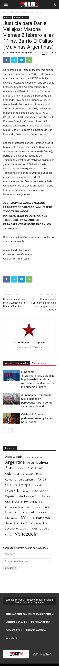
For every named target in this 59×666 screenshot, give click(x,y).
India (41, 502)
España (9, 496)
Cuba (42, 479)
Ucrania (44, 528)
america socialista (34, 457)
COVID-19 (10, 479)
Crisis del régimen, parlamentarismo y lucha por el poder (36, 418)
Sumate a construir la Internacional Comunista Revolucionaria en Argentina (29, 601)
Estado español (28, 496)
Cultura (11, 484)
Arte (30, 462)
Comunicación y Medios (32, 474)
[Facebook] (6, 60)
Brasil (10, 467)
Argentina (15, 462)
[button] (5, 4)
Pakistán (43, 518)
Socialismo (11, 528)
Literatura (42, 512)
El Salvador (40, 491)
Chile (29, 467)
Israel (8, 512)
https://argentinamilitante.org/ (29, 347)
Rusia (46, 523)
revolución (35, 523)
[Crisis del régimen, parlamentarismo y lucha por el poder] (11, 418)
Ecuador (10, 491)
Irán (46, 506)
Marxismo (12, 518)
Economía (37, 485)
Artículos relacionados (16, 363)
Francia (45, 496)
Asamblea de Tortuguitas (19, 52)
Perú (23, 523)
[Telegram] (21, 60)
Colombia (12, 473)
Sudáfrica (24, 529)
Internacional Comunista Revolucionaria (23, 507)
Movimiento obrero (32, 12)
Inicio (5, 12)
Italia (17, 512)
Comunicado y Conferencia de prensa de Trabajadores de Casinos (43, 304)
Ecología (24, 485)
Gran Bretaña (13, 501)
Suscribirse (10, 567)
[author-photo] (29, 337)
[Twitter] (14, 60)
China (38, 468)
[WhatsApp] (29, 60)
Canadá (20, 468)
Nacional (15, 12)
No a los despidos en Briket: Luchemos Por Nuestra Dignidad (14, 303)
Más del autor (39, 363)
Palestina (11, 523)
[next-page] (11, 430)
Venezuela (26, 534)
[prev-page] (5, 430)
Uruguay (8, 535)
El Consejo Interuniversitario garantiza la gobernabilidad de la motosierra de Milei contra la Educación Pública (38, 379)
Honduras (30, 501)
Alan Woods (13, 456)
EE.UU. (23, 490)
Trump (34, 528)
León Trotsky (28, 512)
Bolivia (42, 462)
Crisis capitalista (27, 479)
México (27, 517)
